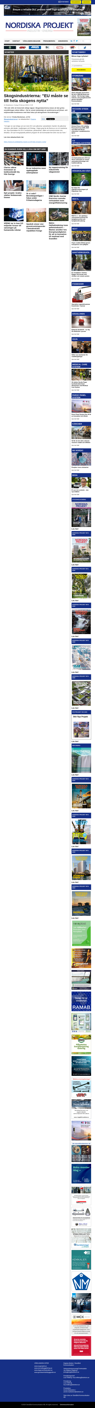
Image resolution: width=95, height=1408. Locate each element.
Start (7, 41)
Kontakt (16, 41)
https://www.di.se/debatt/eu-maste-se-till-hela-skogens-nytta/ (25, 142)
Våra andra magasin (31, 41)
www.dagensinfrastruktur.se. (43, 1370)
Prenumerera (75, 2)
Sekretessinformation (67, 1404)
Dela (43, 119)
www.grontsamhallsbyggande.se (45, 1372)
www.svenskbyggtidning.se (43, 1368)
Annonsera (86, 2)
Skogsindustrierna (10, 119)
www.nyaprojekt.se (40, 1366)
